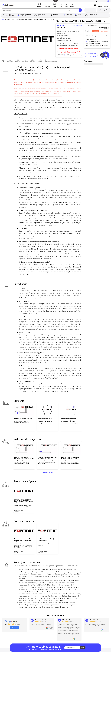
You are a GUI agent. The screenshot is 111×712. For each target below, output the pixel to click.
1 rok (67, 54)
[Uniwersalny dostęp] (95, 5)
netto (15, 511)
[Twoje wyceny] (99, 4)
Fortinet (63, 27)
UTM (98, 64)
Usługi (89, 10)
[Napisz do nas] (105, 55)
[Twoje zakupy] (106, 4)
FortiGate (92, 64)
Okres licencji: (60, 54)
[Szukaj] (80, 10)
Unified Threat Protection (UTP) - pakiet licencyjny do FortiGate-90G (52, 19)
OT (101, 64)
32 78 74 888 (92, 56)
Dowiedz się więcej (71, 52)
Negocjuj (28, 510)
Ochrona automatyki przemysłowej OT (24, 19)
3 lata (73, 54)
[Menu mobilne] (3, 15)
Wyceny (99, 6)
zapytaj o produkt (77, 25)
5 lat (79, 54)
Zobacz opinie (14, 627)
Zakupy (106, 6)
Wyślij (82, 647)
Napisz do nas (92, 53)
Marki (93, 10)
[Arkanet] (3, 19)
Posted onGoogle (51, 628)
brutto (18, 511)
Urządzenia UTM (9, 19)
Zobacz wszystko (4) (47, 472)
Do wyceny (95, 31)
